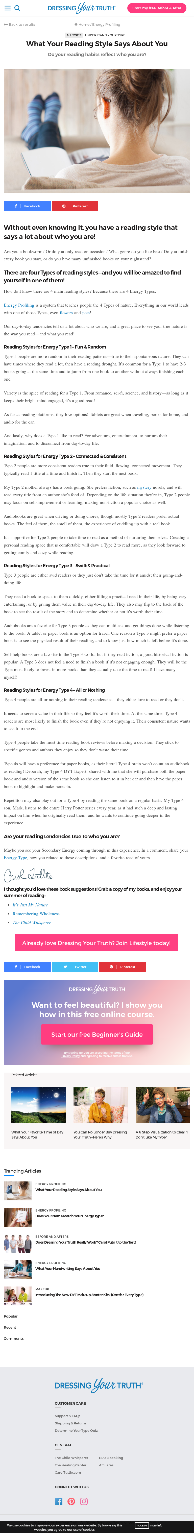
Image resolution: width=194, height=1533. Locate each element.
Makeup (42, 1289)
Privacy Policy (70, 1055)
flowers (66, 312)
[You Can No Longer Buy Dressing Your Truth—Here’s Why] (101, 1105)
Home (83, 24)
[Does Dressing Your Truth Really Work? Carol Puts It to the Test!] (18, 1243)
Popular (11, 1316)
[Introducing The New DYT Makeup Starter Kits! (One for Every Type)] (18, 1296)
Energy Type (15, 857)
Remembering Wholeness (36, 913)
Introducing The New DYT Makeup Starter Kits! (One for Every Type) (89, 1295)
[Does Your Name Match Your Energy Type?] (18, 1217)
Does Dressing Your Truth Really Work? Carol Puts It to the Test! (85, 1242)
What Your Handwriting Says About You (67, 1268)
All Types (73, 35)
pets (86, 312)
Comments (14, 1338)
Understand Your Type (105, 35)
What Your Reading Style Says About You (68, 1190)
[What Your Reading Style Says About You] (18, 1190)
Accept (142, 1525)
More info (156, 1525)
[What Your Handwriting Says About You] (18, 1269)
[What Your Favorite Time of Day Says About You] (38, 1105)
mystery (144, 487)
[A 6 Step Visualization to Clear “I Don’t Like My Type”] (163, 1105)
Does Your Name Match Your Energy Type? (69, 1216)
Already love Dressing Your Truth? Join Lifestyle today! (96, 942)
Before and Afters (51, 1236)
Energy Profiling (106, 24)
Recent (10, 1327)
